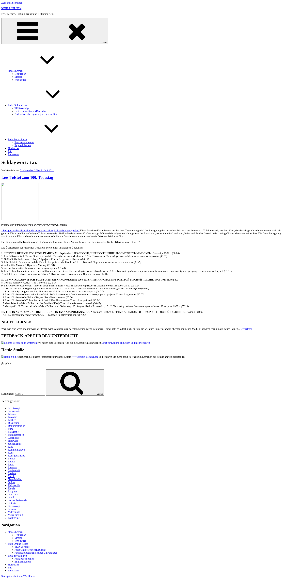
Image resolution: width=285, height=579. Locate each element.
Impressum (13, 154)
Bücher (12, 420)
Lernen (11, 461)
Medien (18, 76)
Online (11, 482)
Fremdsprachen (16, 434)
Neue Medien (15, 479)
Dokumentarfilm (16, 425)
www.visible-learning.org (85, 356)
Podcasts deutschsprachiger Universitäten (36, 114)
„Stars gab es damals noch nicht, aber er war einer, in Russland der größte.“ (40, 230)
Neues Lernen (15, 70)
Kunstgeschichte (16, 455)
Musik (11, 476)
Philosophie (14, 485)
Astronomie (14, 411)
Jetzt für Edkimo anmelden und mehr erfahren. (126, 342)
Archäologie (14, 408)
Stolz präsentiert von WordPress (17, 576)
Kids (10, 446)
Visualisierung (15, 515)
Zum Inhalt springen (11, 2)
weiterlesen (246, 329)
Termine (12, 509)
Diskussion (20, 73)
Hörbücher (13, 148)
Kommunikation (16, 449)
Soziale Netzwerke (18, 500)
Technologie (14, 506)
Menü (104, 42)
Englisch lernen (23, 145)
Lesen (11, 464)
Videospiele (14, 512)
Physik (11, 488)
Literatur (12, 467)
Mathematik (14, 470)
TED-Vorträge (22, 108)
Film (10, 428)
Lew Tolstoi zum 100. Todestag (27, 177)
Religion (12, 491)
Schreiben (13, 494)
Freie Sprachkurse (17, 139)
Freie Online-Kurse (18, 105)
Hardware (13, 440)
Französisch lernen (24, 142)
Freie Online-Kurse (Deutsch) (30, 111)
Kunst (11, 452)
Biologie (12, 417)
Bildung (12, 414)
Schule (11, 497)
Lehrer (11, 458)
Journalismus (14, 443)
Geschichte (13, 437)
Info (10, 151)
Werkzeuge (20, 79)
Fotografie (13, 431)
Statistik (12, 503)
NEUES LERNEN (11, 8)
